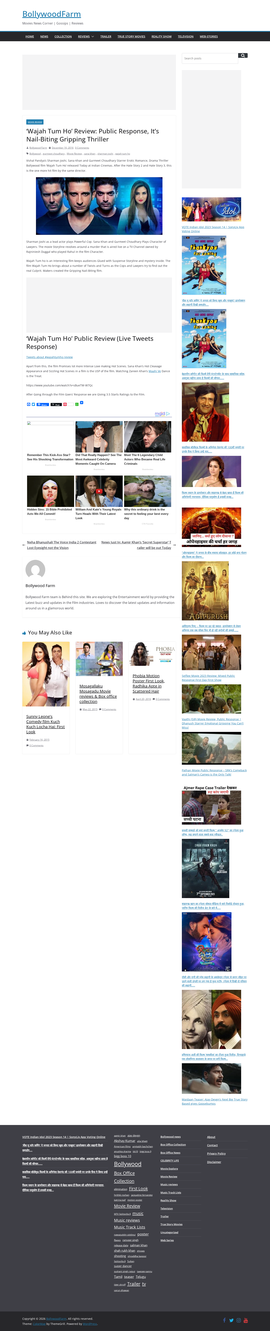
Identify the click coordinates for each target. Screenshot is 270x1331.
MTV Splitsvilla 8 (122, 1213)
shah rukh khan (124, 1250)
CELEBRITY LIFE (169, 1160)
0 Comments (82, 147)
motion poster (134, 1199)
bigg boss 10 (122, 1156)
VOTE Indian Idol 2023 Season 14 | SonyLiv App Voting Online (63, 1137)
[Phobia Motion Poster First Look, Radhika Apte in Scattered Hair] (152, 644)
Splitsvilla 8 (120, 1261)
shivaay (141, 1251)
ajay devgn (133, 1135)
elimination (120, 1189)
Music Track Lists (129, 1227)
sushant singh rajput (124, 1271)
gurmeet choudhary (54, 153)
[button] (92, 36)
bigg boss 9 (145, 1151)
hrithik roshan (121, 1195)
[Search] (243, 55)
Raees (117, 1240)
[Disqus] (99, 809)
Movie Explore (169, 1168)
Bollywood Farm (38, 147)
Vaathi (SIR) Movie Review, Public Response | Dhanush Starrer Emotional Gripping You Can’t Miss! (213, 723)
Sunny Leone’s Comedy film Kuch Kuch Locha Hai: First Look (45, 724)
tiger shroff (120, 1284)
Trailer (105, 36)
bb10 (135, 1151)
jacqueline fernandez (142, 1194)
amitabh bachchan (142, 1146)
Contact (212, 1145)
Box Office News (170, 1152)
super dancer (123, 1266)
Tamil (118, 1276)
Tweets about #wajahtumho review (49, 357)
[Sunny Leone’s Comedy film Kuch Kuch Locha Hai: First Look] (46, 644)
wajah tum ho (122, 153)
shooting (120, 1256)
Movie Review (35, 122)
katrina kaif (120, 1199)
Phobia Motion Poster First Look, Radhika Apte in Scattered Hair (149, 683)
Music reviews (127, 1220)
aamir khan (120, 1135)
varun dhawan (121, 1290)
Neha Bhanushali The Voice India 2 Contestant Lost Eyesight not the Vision (61, 545)
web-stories (209, 36)
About (211, 1137)
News (44, 36)
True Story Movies (131, 36)
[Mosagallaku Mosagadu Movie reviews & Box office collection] (99, 644)
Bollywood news (170, 1136)
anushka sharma (122, 1151)
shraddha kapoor (137, 1256)
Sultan (130, 1261)
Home (29, 36)
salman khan (138, 1245)
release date (121, 1245)
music (137, 1213)
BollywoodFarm (51, 13)
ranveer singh (131, 1240)
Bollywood (35, 153)
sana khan (89, 153)
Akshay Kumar (124, 1141)
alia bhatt (142, 1141)
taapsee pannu (144, 1271)
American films (122, 1146)
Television (186, 36)
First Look (138, 1188)
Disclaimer (214, 1162)
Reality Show (162, 36)
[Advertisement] (99, 82)
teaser (129, 1276)
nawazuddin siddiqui (125, 1234)
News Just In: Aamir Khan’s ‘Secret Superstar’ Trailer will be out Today (136, 545)
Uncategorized (169, 1232)
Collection (63, 36)
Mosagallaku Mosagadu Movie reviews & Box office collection (98, 693)
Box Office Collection (124, 1177)
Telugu (141, 1277)
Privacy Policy (216, 1153)
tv (144, 1284)
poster (143, 1234)
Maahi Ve (155, 371)
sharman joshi (105, 153)
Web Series (167, 1240)
